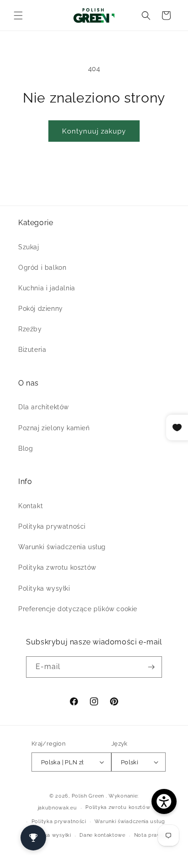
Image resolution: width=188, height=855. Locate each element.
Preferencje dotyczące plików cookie (77, 609)
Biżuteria (32, 349)
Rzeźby (30, 329)
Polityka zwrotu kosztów (57, 567)
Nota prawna (151, 835)
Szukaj (28, 247)
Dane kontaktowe (102, 835)
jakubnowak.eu (57, 808)
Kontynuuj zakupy (94, 131)
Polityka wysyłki (44, 588)
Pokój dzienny (40, 308)
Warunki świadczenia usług (62, 547)
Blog (25, 448)
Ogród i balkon (42, 267)
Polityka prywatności (52, 526)
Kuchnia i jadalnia (46, 288)
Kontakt (30, 506)
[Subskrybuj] (151, 667)
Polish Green (88, 796)
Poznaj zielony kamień (54, 428)
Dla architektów (43, 407)
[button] (18, 15)
